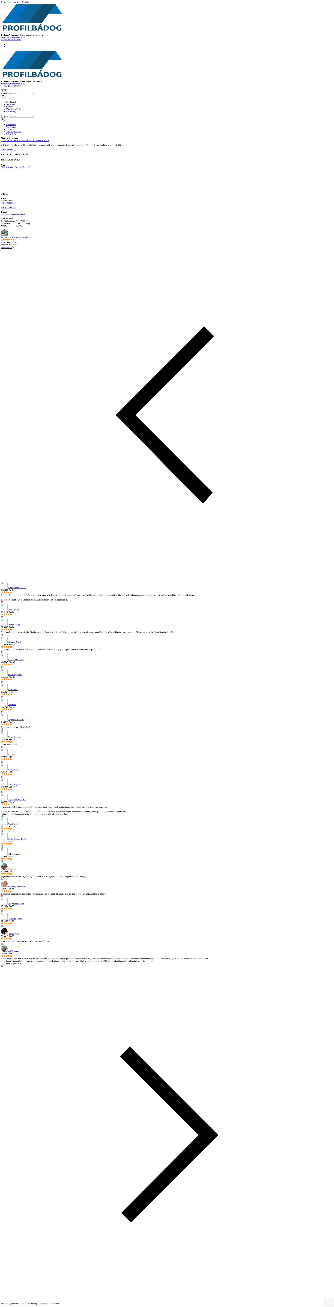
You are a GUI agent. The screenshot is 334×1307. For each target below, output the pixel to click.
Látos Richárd (13, 610)
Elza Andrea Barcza (16, 904)
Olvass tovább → (8, 149)
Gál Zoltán (12, 869)
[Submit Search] (3, 97)
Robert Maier (13, 769)
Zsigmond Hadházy (16, 720)
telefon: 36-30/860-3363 (11, 40)
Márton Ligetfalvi (15, 784)
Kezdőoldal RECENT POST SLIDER (33, 140)
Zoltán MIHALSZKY (17, 799)
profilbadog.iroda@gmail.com (13, 214)
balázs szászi (13, 689)
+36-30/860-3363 (8, 203)
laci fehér (11, 754)
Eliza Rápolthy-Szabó (17, 588)
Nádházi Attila (13, 934)
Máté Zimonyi (13, 951)
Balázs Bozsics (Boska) (17, 839)
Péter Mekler (13, 824)
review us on (6, 247)
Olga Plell (12, 704)
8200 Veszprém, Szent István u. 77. (15, 167)
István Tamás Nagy (15, 659)
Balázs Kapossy (14, 737)
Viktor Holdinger (15, 919)
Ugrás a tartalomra (8, 2)
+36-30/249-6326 (8, 207)
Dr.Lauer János (14, 854)
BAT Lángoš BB (15, 674)
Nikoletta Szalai (14, 642)
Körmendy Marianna (16, 886)
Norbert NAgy (14, 625)
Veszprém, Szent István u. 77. (13, 37)
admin (3, 140)
